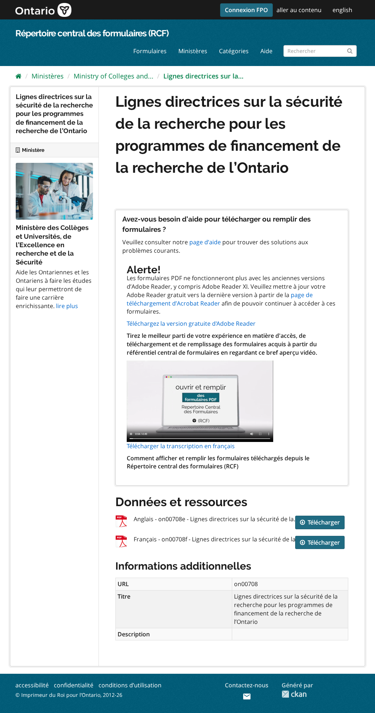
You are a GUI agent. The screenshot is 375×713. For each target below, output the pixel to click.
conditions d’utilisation (130, 685)
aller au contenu (299, 10)
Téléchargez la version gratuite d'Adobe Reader (191, 323)
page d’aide (205, 242)
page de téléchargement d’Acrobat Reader (220, 299)
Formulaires (150, 51)
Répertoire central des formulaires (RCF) (91, 33)
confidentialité (73, 685)
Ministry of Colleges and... (113, 76)
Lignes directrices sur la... (203, 76)
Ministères (192, 51)
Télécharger (323, 522)
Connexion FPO (246, 10)
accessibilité (32, 685)
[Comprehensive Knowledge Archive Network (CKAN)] (294, 694)
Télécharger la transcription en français (181, 446)
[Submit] (350, 50)
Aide (266, 51)
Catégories (234, 51)
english (342, 10)
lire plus (67, 306)
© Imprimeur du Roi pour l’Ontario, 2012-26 (68, 694)
